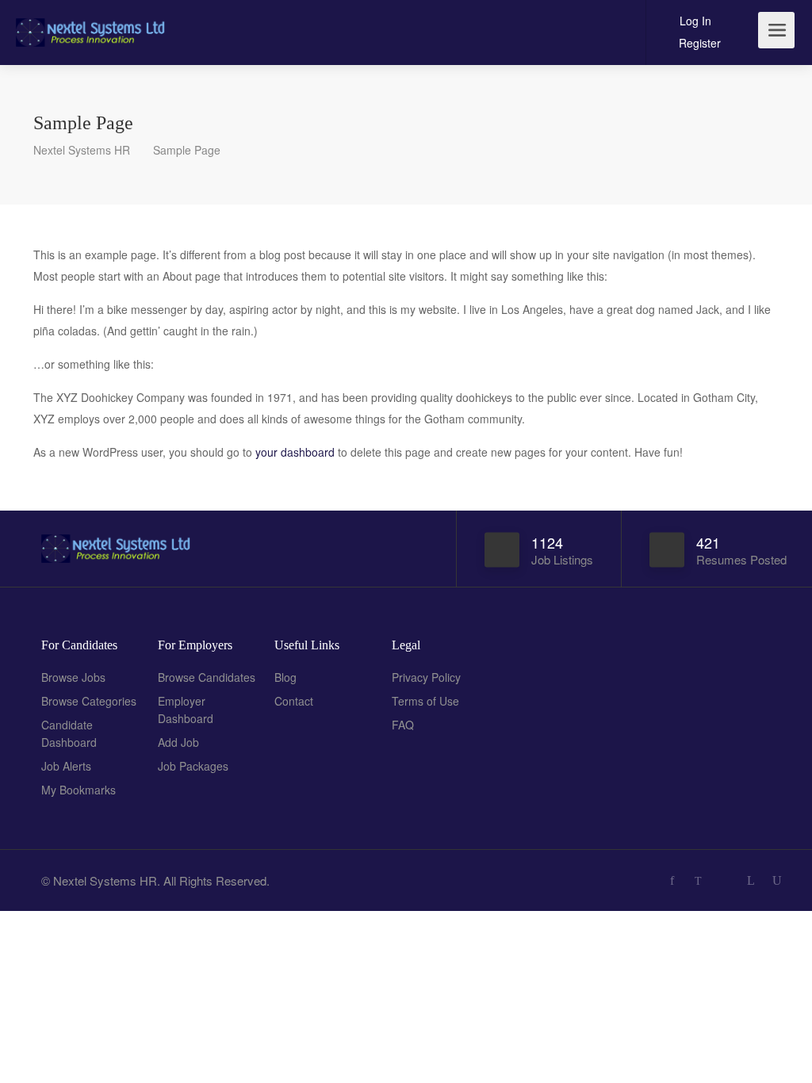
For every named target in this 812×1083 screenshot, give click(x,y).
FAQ (403, 725)
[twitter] (698, 880)
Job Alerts (66, 766)
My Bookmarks (78, 790)
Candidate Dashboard (69, 733)
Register (698, 43)
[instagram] (724, 880)
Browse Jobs (73, 677)
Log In (693, 21)
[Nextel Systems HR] (92, 23)
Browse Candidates (206, 677)
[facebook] (672, 880)
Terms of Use (425, 701)
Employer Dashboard (185, 709)
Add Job (178, 742)
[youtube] (777, 880)
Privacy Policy (426, 677)
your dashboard (295, 452)
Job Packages (193, 766)
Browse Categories (88, 701)
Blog (285, 677)
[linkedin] (750, 880)
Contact (293, 701)
